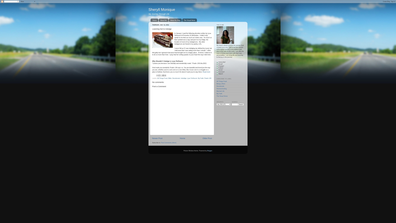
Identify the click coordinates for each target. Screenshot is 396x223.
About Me (163, 20)
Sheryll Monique (161, 9)
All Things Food (162, 78)
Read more (206, 72)
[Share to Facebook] (163, 75)
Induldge (183, 78)
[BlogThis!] (159, 75)
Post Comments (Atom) (168, 142)
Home (155, 20)
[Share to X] (161, 75)
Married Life (220, 91)
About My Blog (175, 20)
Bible (169, 78)
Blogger (209, 150)
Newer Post (157, 138)
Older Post (207, 138)
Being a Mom (221, 84)
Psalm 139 (207, 78)
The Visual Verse (189, 20)
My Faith (201, 78)
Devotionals (176, 78)
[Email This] (157, 75)
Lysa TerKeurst (192, 78)
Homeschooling (222, 88)
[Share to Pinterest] (165, 75)
